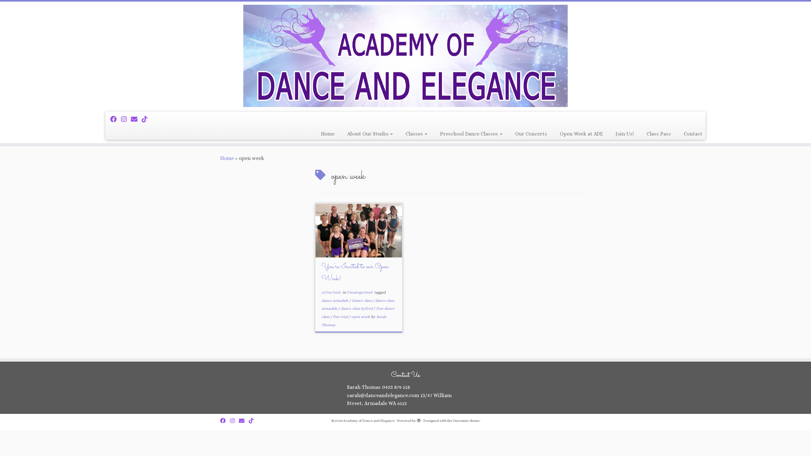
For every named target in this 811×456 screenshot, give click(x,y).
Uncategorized (360, 292)
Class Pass (659, 134)
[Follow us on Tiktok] (146, 119)
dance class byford (357, 308)
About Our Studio (368, 134)
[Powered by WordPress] (419, 419)
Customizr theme (466, 421)
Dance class (362, 300)
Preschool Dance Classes (469, 134)
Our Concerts (531, 134)
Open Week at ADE (581, 134)
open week (361, 316)
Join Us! (625, 134)
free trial (341, 316)
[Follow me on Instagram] (126, 119)
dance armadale (335, 300)
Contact (693, 134)
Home (328, 134)
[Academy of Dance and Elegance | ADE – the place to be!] (405, 56)
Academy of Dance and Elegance (369, 421)
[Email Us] (136, 119)
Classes (415, 134)
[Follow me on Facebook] (115, 119)
